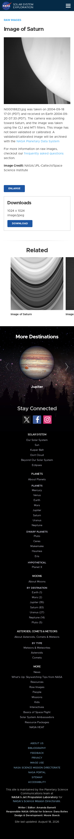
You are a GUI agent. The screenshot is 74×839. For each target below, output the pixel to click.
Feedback (37, 753)
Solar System (37, 434)
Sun (37, 445)
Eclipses (37, 465)
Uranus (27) (37, 612)
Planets (37, 474)
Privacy (37, 758)
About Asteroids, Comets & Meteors (36, 637)
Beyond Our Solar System (37, 460)
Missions (37, 697)
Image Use (37, 763)
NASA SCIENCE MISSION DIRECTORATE (37, 768)
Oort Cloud (37, 455)
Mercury (37, 490)
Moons (37, 576)
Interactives (37, 707)
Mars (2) (37, 597)
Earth (37, 500)
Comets (37, 657)
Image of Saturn (21, 314)
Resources (37, 682)
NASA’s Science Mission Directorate (36, 801)
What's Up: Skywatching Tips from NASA (37, 677)
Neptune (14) (37, 617)
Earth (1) (37, 592)
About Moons (37, 581)
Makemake (37, 546)
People (37, 692)
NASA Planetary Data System (38, 141)
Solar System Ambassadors (37, 717)
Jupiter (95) (37, 602)
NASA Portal (37, 772)
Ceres (36, 541)
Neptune (37, 525)
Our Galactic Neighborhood (21, 14)
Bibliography (37, 748)
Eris (37, 556)
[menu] (68, 6)
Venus (37, 495)
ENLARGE (14, 188)
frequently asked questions (44, 153)
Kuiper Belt (37, 450)
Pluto (37, 536)
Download (20, 223)
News (37, 672)
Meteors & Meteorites (37, 648)
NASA (5, 5)
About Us (36, 743)
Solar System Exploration (21, 5)
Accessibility (37, 782)
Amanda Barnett (46, 807)
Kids (37, 702)
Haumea (37, 551)
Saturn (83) (37, 607)
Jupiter (37, 387)
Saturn (37, 515)
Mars (37, 505)
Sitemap (37, 777)
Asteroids (37, 652)
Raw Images (12, 20)
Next (66, 367)
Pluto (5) (37, 622)
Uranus (37, 520)
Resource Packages (37, 722)
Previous (8, 367)
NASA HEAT (36, 727)
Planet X (37, 567)
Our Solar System (37, 440)
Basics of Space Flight (36, 712)
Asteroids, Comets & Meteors (37, 631)
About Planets (37, 479)
